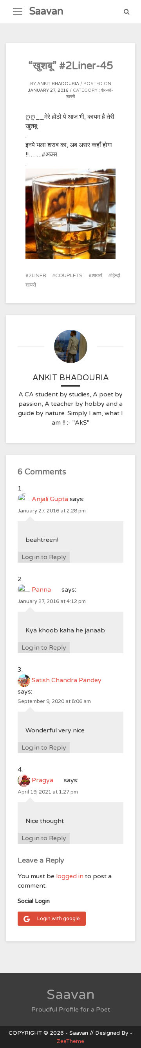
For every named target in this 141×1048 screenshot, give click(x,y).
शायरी (97, 275)
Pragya (47, 780)
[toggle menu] (17, 12)
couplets (69, 275)
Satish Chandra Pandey (71, 680)
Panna (46, 590)
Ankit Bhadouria (58, 83)
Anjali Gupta (50, 499)
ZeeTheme (70, 1041)
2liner (37, 275)
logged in (69, 876)
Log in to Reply (44, 557)
